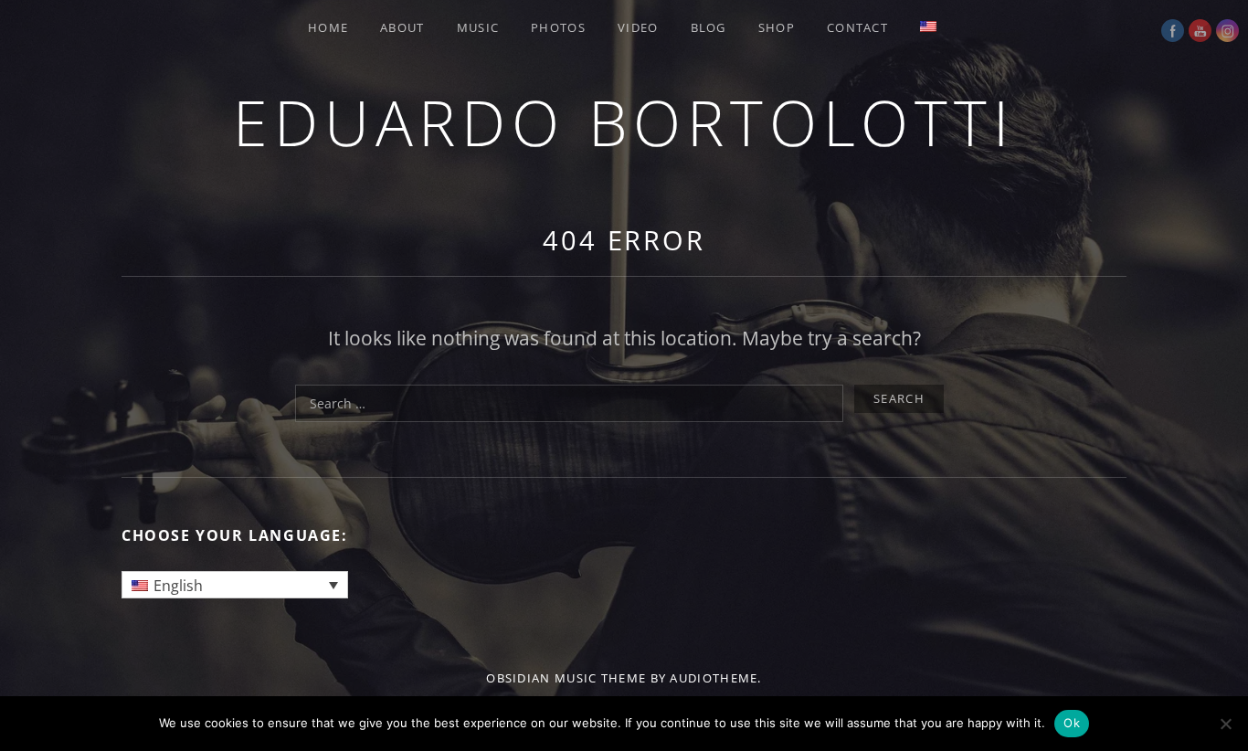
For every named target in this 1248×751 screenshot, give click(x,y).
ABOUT (402, 27)
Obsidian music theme (566, 678)
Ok (1071, 722)
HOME (328, 27)
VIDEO (638, 27)
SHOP (776, 27)
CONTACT (857, 27)
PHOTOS (558, 27)
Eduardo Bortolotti (623, 121)
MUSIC (478, 27)
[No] (1225, 723)
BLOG (708, 27)
